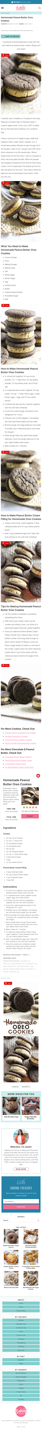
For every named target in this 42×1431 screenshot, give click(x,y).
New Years (21, 1350)
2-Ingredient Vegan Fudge (15, 764)
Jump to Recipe (11, 36)
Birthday (21, 1320)
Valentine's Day (21, 1324)
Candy (21, 1384)
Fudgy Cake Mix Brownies (31, 1118)
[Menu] (2, 8)
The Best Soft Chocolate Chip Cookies (20, 733)
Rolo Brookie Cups (11, 1117)
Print (30, 816)
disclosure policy (28, 30)
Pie (21, 1395)
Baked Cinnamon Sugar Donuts (11, 1246)
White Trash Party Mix (11, 1287)
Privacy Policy (21, 1311)
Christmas (21, 1346)
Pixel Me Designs (22, 1422)
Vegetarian (21, 1360)
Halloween (21, 1339)
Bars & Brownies (21, 1373)
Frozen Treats (21, 1392)
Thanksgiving (21, 1343)
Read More (21, 1169)
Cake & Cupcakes (21, 1377)
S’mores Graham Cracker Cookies (18, 740)
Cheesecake (21, 1380)
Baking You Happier (21, 7)
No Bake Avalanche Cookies (16, 736)
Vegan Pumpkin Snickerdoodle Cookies (20, 743)
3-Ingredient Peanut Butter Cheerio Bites (31, 1267)
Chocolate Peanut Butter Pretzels (18, 757)
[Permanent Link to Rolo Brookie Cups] (11, 1114)
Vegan (21, 1363)
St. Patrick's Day (21, 1328)
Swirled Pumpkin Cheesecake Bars (31, 1246)
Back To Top (21, 1427)
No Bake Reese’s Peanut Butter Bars (19, 767)
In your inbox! (22, 2)
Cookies (15, 1086)
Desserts (26, 1086)
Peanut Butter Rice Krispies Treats (18, 760)
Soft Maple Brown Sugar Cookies (31, 1288)
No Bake (21, 1399)
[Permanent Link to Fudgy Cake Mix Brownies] (31, 1114)
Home (21, 1303)
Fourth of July (21, 1335)
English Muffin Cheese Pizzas (11, 1267)
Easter (21, 1331)
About (21, 1307)
